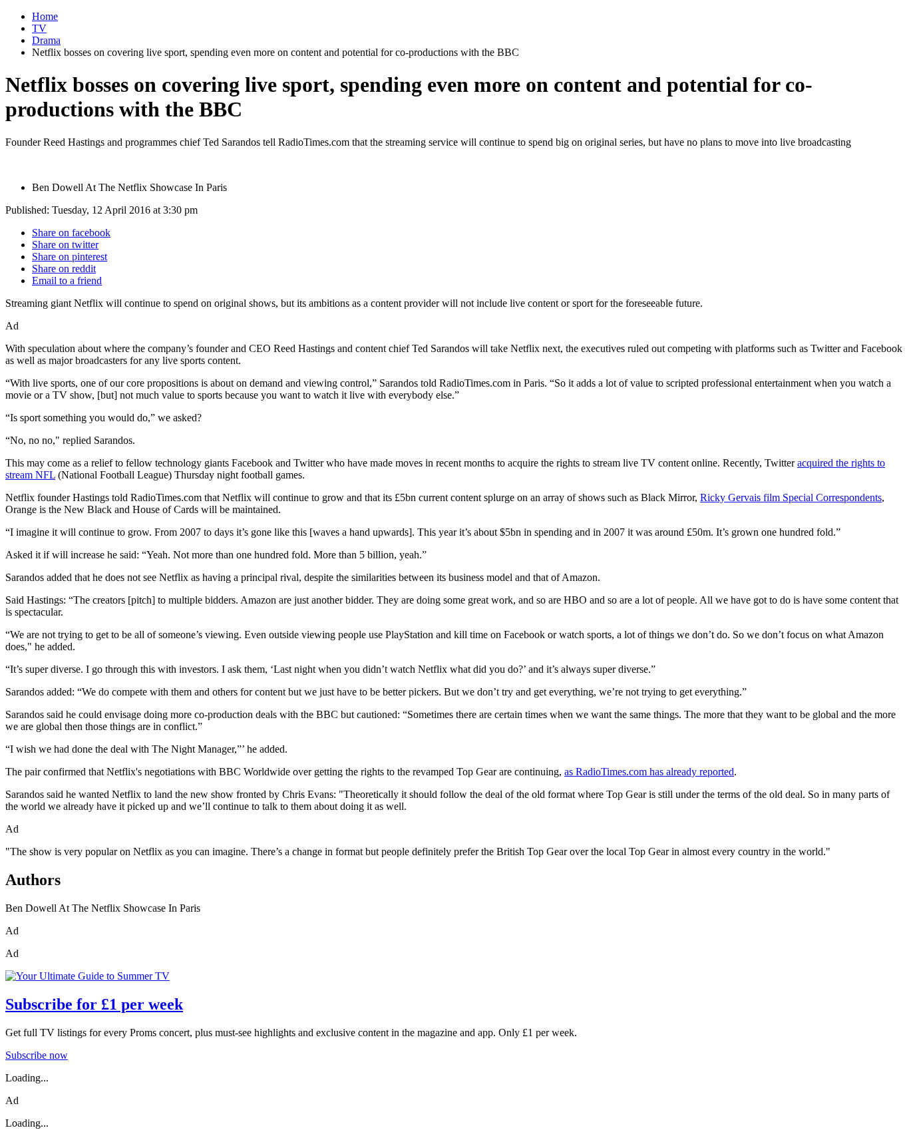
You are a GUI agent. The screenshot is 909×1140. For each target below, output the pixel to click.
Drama (46, 40)
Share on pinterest (69, 256)
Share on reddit (64, 268)
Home (45, 16)
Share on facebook (71, 232)
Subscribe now (36, 1055)
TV (39, 28)
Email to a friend (67, 280)
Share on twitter (65, 244)
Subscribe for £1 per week (94, 1004)
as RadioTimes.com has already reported (649, 771)
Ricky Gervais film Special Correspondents (791, 497)
